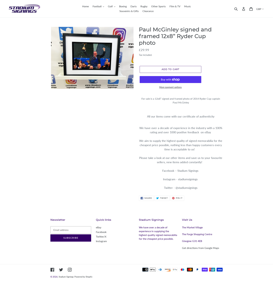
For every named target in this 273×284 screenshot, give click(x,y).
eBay (98, 227)
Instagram (101, 241)
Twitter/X (101, 236)
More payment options (170, 87)
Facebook (101, 231)
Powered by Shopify (83, 276)
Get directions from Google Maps (200, 247)
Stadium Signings (66, 276)
